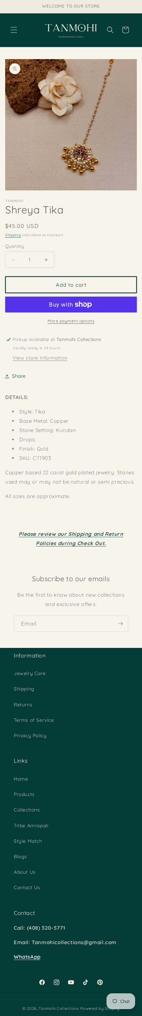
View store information (40, 358)
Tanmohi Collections (59, 1008)
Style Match (28, 841)
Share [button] (19, 376)
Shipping (13, 235)
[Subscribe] (120, 624)
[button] (13, 29)
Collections (27, 810)
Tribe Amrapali (31, 825)
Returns (23, 705)
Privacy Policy (30, 735)
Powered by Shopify (100, 1008)
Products (24, 794)
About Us (25, 872)
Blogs (20, 856)
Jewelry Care (29, 673)
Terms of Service (34, 720)
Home (21, 779)
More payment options (71, 320)
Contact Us (27, 887)
